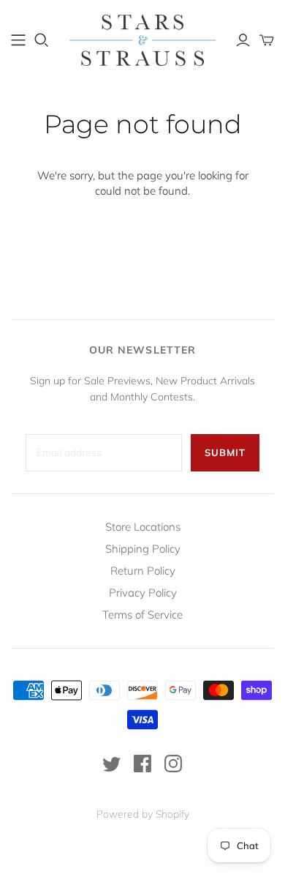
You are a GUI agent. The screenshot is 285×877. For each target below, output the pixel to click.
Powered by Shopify (142, 814)
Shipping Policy (142, 549)
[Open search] (41, 40)
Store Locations (142, 527)
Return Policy (142, 571)
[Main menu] (18, 40)
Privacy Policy (143, 593)
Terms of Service (142, 615)
